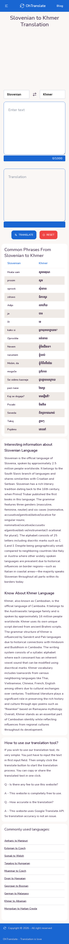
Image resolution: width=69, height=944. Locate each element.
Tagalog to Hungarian (17, 863)
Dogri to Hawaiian (15, 878)
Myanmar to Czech (15, 871)
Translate (26, 235)
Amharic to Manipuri (16, 840)
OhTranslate (36, 5)
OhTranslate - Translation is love (22, 939)
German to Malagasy (16, 893)
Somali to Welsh (14, 856)
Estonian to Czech (15, 848)
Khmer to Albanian (15, 901)
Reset (50, 235)
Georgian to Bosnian (16, 886)
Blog (60, 6)
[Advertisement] (34, 58)
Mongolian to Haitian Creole (20, 908)
